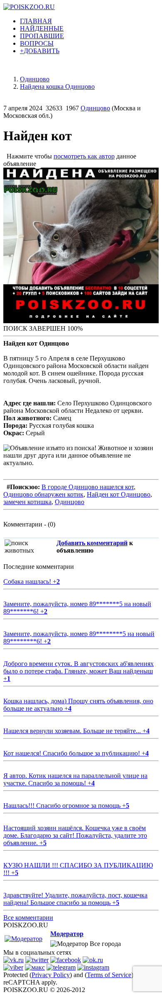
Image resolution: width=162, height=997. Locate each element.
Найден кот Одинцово (118, 494)
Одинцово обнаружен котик (43, 494)
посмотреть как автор (84, 156)
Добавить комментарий (92, 542)
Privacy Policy (51, 974)
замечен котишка (27, 501)
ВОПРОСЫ (37, 43)
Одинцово (95, 108)
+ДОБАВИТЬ (39, 50)
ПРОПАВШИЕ (42, 35)
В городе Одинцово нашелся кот (88, 486)
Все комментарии (28, 917)
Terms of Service (109, 974)
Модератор (66, 933)
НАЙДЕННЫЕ (42, 28)
